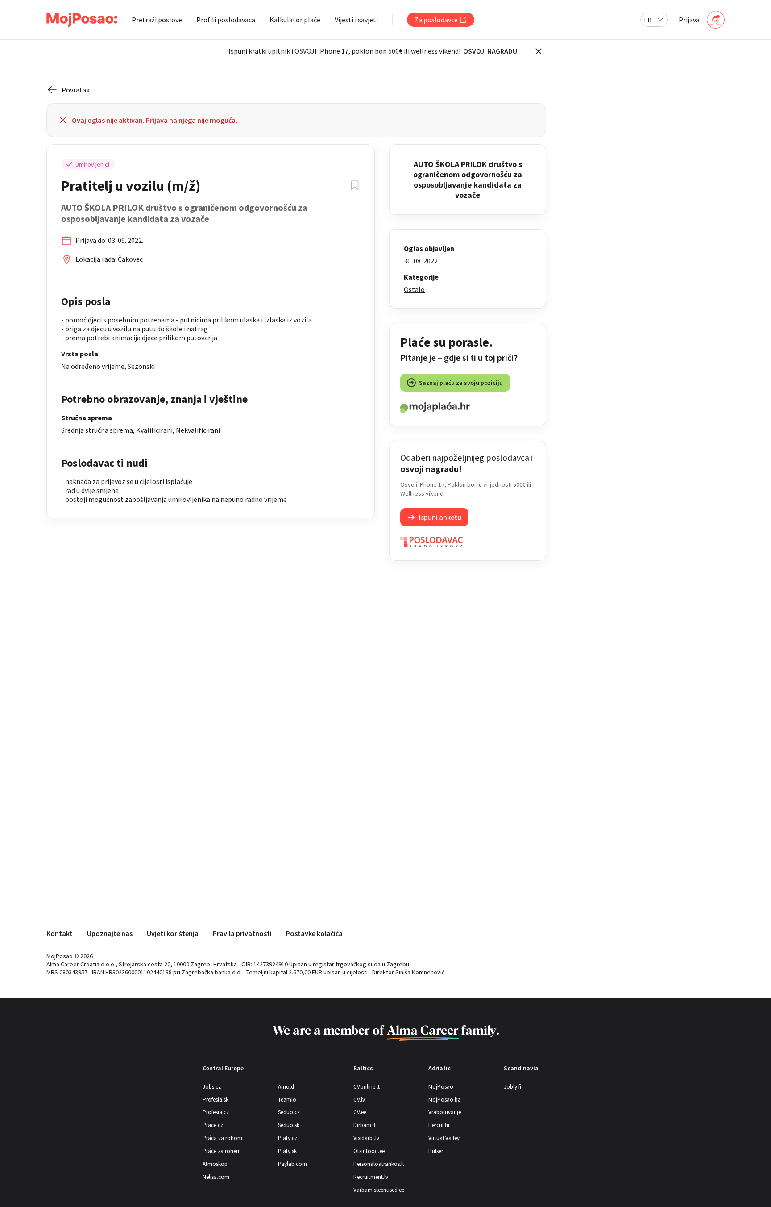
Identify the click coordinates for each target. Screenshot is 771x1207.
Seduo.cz (289, 1112)
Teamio (287, 1099)
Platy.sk (287, 1151)
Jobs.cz (212, 1086)
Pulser (435, 1151)
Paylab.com (292, 1164)
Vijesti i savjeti (356, 19)
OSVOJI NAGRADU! (491, 50)
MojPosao (440, 1086)
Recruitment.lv (370, 1177)
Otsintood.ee (369, 1151)
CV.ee (359, 1112)
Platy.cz (287, 1138)
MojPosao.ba (444, 1099)
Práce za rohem (222, 1151)
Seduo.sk (288, 1125)
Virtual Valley (444, 1138)
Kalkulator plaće (294, 19)
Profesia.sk (215, 1099)
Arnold (286, 1086)
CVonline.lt (366, 1086)
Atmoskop (215, 1164)
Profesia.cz (216, 1112)
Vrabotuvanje (444, 1112)
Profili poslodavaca (225, 19)
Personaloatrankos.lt (378, 1164)
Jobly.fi (512, 1086)
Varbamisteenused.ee (378, 1190)
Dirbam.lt (364, 1125)
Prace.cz (213, 1125)
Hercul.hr (439, 1125)
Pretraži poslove (157, 19)
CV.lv (359, 1099)
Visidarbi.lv (366, 1138)
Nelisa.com (216, 1177)
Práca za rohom (222, 1138)
